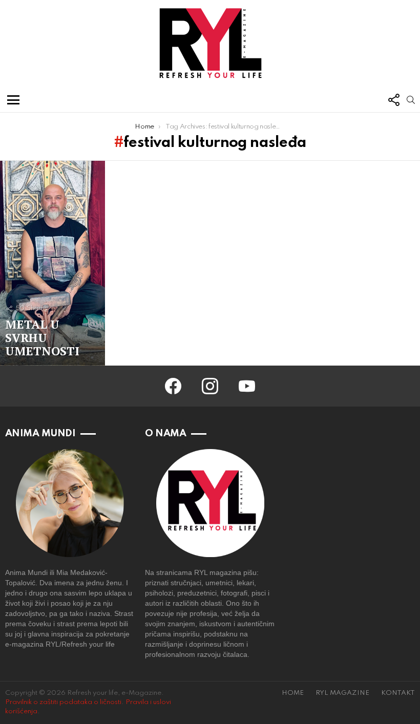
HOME (293, 693)
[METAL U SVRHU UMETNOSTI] (52, 263)
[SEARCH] (411, 100)
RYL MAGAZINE (342, 693)
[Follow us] (393, 100)
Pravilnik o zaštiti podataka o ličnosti (63, 702)
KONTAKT (398, 693)
